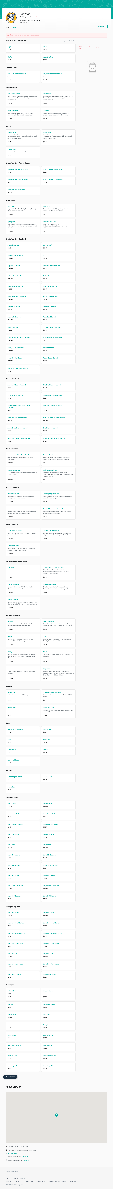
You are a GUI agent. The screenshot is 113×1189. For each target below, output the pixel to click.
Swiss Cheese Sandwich (15, 395)
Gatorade (46, 1014)
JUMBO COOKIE (48, 777)
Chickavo (11, 567)
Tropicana (11, 1025)
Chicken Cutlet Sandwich (51, 266)
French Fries (12, 707)
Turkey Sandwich (13, 327)
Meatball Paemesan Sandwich (53, 509)
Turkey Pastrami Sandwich (52, 327)
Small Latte (11, 845)
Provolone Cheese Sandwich (17, 418)
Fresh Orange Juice (14, 1045)
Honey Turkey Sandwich (16, 348)
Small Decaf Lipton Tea (15, 886)
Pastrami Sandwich (49, 307)
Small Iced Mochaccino (15, 964)
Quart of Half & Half (49, 1055)
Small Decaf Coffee (14, 814)
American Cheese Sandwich (17, 385)
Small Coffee (12, 804)
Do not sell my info (75, 1181)
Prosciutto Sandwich (15, 317)
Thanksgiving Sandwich (51, 493)
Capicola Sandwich (14, 266)
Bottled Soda (12, 991)
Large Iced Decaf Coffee (51, 923)
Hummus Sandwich (14, 307)
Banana (45, 750)
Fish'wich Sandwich (14, 493)
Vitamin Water (48, 991)
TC (9, 669)
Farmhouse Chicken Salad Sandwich (20, 455)
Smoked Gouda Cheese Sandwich (54, 438)
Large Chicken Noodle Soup (52, 74)
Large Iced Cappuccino (51, 943)
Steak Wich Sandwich (15, 530)
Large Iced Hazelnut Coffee (52, 933)
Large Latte (47, 845)
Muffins (10, 57)
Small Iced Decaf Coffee (16, 923)
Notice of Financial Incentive (58, 1181)
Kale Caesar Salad (14, 93)
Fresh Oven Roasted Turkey (52, 337)
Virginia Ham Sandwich (50, 296)
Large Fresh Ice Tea (49, 974)
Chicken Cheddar (13, 584)
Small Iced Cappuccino (15, 943)
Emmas (10, 636)
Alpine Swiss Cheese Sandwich (18, 428)
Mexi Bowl (46, 206)
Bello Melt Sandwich (50, 470)
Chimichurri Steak (13, 546)
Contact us (18, 1181)
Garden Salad (12, 132)
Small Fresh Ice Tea (14, 974)
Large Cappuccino (49, 834)
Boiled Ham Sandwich (50, 286)
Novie (45, 652)
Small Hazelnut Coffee (15, 824)
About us (8, 1181)
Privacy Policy (41, 1181)
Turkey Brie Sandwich (15, 509)
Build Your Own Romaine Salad (18, 169)
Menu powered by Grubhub (68, 41)
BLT (44, 255)
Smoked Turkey (48, 348)
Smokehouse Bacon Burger (52, 692)
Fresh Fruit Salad (13, 760)
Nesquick (46, 1025)
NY (11, 1178)
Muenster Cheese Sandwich (52, 405)
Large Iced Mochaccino (51, 964)
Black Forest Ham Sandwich (17, 296)
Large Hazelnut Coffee (50, 824)
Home (7, 1178)
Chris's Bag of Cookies (15, 777)
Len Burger (11, 692)
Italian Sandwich (48, 621)
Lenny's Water (12, 1035)
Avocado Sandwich (14, 245)
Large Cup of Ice (48, 1066)
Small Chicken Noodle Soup (17, 74)
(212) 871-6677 (24, 22)
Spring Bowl (11, 222)
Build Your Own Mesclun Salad (18, 179)
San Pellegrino (48, 1035)
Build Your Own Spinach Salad (53, 169)
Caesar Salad (12, 149)
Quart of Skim (12, 1055)
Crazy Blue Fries (48, 707)
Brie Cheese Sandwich (50, 428)
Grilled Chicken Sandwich (51, 276)
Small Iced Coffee (13, 913)
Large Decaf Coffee (49, 814)
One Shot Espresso (14, 865)
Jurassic (46, 111)
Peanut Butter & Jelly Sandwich (18, 368)
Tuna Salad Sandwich (50, 317)
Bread (45, 47)
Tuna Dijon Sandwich (14, 470)
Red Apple (46, 739)
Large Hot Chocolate (50, 896)
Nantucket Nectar (49, 1004)
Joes (44, 636)
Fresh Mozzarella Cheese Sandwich (19, 438)
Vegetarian (47, 669)
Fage (9, 739)
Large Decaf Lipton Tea (51, 886)
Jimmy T (10, 652)
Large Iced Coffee (49, 913)
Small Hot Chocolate (14, 896)
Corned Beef (47, 245)
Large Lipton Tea (49, 875)
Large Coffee (47, 804)
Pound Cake (12, 787)
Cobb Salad (47, 93)
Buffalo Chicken (13, 600)
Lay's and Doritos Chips (15, 729)
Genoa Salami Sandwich (15, 286)
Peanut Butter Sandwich (51, 358)
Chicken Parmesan (49, 584)
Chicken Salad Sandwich (16, 276)
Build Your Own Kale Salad (16, 190)
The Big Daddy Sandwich (51, 530)
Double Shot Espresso (50, 865)
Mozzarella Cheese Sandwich (53, 395)
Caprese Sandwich (49, 455)
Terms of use (29, 1181)
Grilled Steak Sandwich (15, 255)
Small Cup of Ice (13, 1066)
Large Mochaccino (49, 855)
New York (16, 1178)
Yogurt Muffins (48, 57)
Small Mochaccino (14, 855)
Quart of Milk (47, 1045)
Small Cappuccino (14, 834)
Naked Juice (12, 1014)
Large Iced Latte (48, 954)
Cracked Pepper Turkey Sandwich (19, 337)
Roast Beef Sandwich (15, 358)
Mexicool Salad (13, 111)
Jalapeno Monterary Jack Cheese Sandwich (19, 406)
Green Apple (12, 750)
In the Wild (11, 206)
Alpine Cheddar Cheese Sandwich (54, 418)
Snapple (10, 1004)
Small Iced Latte (13, 954)
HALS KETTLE (48, 729)
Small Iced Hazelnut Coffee (17, 933)
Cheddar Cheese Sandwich (52, 385)
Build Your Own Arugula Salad (53, 179)
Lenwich (10, 621)
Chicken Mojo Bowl (49, 222)
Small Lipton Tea (13, 875)
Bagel (9, 47)
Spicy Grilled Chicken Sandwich (53, 567)
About (14, 27)
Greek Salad (47, 132)
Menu (7, 27)
